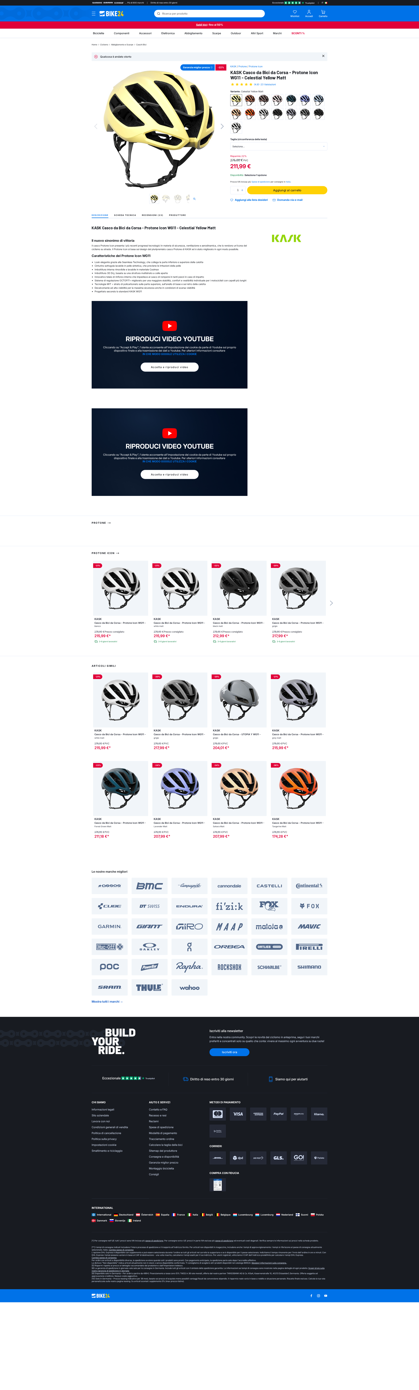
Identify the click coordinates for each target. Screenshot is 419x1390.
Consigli (154, 1262)
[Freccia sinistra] (96, 787)
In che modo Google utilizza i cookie (170, 354)
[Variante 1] (236, 100)
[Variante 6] (305, 100)
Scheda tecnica (125, 215)
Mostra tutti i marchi (105, 1089)
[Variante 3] (264, 100)
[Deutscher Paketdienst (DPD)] (238, 1245)
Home (94, 44)
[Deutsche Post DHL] (218, 1245)
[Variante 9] (250, 114)
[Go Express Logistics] (299, 1245)
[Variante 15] (236, 128)
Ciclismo (104, 44)
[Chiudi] (323, 55)
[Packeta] (319, 1245)
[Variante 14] (319, 114)
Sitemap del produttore (163, 1238)
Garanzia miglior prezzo (163, 1250)
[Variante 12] (291, 114)
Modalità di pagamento (163, 1220)
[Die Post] (258, 1245)
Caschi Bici (141, 44)
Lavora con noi (101, 1209)
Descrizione (100, 215)
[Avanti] (222, 126)
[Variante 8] (236, 114)
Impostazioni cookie (104, 1232)
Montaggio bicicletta (161, 1256)
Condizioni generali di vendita (110, 1215)
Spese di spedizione (161, 1215)
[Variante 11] (277, 114)
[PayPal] (278, 1201)
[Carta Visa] (238, 1201)
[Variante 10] (264, 114)
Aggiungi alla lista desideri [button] (251, 200)
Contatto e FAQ (158, 1197)
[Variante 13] (305, 114)
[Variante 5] (291, 100)
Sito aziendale (100, 1203)
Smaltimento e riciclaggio (107, 1238)
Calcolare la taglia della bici (165, 1232)
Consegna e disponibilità (164, 1244)
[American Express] (258, 1201)
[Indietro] (96, 126)
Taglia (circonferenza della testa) (248, 139)
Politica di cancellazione (106, 1220)
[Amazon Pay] (299, 1201)
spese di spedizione (154, 1328)
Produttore (177, 215)
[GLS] (278, 1245)
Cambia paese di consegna (121, 1337)
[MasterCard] (218, 1201)
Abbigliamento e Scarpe (122, 44)
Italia (288, 182)
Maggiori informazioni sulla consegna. (269, 1350)
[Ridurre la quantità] (233, 190)
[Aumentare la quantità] (242, 190)
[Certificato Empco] (218, 1272)
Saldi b (200, 24)
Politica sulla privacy (104, 1226)
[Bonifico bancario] (218, 1218)
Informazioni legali (103, 1197)
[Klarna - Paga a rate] (319, 1201)
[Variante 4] (277, 100)
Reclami (154, 1209)
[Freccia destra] (145, 787)
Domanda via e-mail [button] (289, 200)
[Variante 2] (250, 100)
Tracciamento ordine (161, 1226)
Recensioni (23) (152, 215)
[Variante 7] (319, 100)
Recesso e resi (157, 1203)
